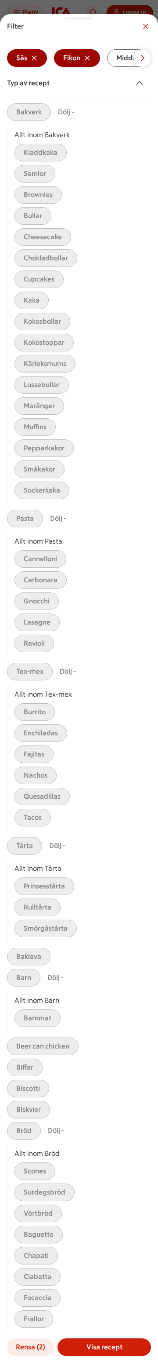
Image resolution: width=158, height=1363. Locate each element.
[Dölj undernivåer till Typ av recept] (141, 83)
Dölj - (66, 112)
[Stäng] (145, 26)
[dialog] (79, 688)
